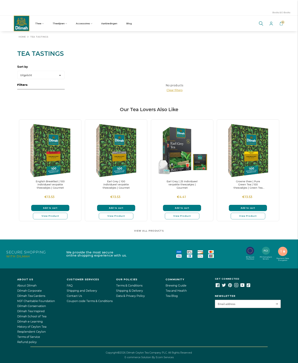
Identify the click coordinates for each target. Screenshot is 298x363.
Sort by (22, 66)
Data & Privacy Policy (130, 296)
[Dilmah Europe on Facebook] (218, 286)
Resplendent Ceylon (31, 331)
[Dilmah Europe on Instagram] (236, 286)
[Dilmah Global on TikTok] (248, 286)
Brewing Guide (176, 285)
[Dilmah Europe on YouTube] (242, 286)
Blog (129, 23)
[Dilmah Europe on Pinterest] (230, 286)
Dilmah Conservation (31, 306)
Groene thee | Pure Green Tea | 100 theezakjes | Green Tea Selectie (248, 184)
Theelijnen (59, 23)
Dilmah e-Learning (30, 321)
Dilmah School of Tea (31, 316)
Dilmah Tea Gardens (31, 296)
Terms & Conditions (129, 285)
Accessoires (83, 23)
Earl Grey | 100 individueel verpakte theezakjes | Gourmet (116, 184)
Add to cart (50, 208)
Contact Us (74, 296)
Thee (38, 23)
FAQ (70, 285)
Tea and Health (176, 290)
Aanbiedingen (109, 23)
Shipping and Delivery (82, 290)
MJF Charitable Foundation (36, 301)
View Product (50, 216)
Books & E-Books (281, 12)
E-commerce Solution (138, 357)
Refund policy (27, 342)
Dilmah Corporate (29, 290)
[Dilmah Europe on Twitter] (224, 286)
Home (22, 36)
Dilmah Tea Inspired (31, 311)
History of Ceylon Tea (31, 326)
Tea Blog (172, 296)
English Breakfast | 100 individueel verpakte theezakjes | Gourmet (50, 184)
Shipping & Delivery (129, 290)
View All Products (149, 230)
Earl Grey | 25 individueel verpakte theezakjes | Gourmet (182, 184)
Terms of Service (28, 337)
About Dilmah (27, 285)
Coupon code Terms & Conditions (90, 301)
